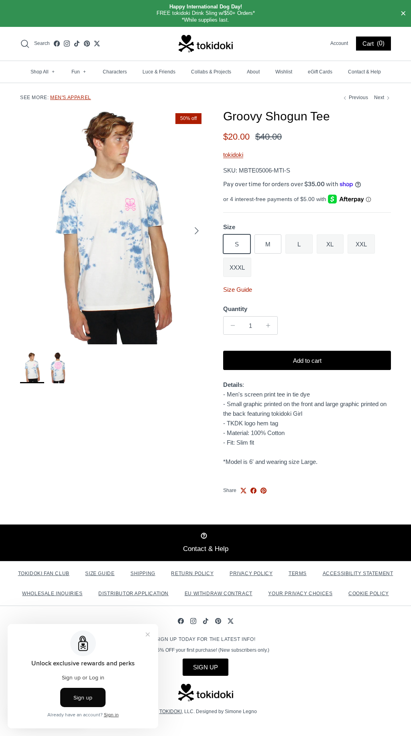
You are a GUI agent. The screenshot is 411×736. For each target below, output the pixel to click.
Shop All (43, 72)
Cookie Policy (368, 593)
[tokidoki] (206, 44)
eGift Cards (320, 72)
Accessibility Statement (358, 573)
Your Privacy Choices (300, 593)
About (253, 72)
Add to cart (307, 360)
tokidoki (233, 154)
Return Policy (192, 573)
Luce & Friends (158, 72)
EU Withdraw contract (218, 593)
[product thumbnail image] (32, 367)
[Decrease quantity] (231, 325)
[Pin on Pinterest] (263, 491)
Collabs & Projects (211, 72)
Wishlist (283, 72)
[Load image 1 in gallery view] (113, 226)
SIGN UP (205, 667)
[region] (205, 13)
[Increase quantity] (270, 325)
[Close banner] (403, 14)
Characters (115, 72)
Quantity (235, 308)
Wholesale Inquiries (52, 593)
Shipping (142, 573)
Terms (298, 573)
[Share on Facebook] (253, 491)
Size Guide (237, 289)
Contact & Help (364, 72)
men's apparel (70, 97)
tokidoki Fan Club (43, 573)
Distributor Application (133, 593)
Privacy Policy (251, 573)
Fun (78, 72)
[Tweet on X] (243, 491)
